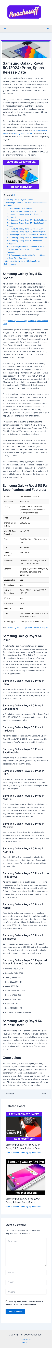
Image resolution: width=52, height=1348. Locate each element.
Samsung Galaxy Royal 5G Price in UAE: (25, 229)
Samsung (24, 1153)
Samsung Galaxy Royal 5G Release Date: (22, 261)
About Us (26, 1342)
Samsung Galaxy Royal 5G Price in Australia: (27, 238)
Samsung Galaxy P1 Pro (22, 133)
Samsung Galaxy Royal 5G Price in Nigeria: (26, 232)
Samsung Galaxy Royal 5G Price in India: (25, 211)
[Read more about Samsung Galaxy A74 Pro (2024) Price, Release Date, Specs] (26, 1177)
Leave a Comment (12, 1153)
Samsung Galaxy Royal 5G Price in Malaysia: (26, 235)
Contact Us (26, 1339)
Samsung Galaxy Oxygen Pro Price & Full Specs (28, 627)
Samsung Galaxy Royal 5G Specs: (18, 200)
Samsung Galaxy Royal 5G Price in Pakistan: (27, 220)
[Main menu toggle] (5, 28)
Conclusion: (10, 264)
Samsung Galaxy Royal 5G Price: (18, 208)
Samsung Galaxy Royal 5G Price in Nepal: (26, 246)
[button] (48, 28)
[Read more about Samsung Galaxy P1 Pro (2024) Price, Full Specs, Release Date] (24, 1126)
